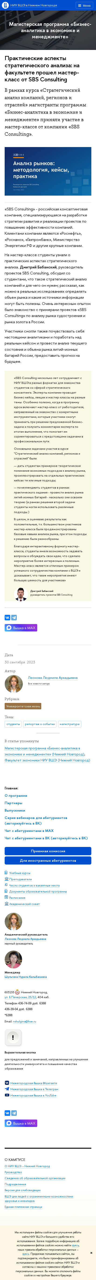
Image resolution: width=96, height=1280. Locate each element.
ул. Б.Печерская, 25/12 (20, 997)
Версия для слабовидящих (23, 1190)
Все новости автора (39, 683)
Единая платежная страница (23, 1207)
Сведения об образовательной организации (35, 1178)
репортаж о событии (40, 724)
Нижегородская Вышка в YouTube (33, 1095)
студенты (13, 724)
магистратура (69, 724)
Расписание (17, 897)
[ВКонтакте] (7, 1113)
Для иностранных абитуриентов (48, 860)
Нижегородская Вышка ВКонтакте (33, 1083)
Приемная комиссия (48, 851)
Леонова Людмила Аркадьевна (25, 939)
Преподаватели (20, 879)
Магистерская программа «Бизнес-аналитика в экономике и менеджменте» (50, 30)
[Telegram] (14, 1113)
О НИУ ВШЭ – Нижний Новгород (27, 1166)
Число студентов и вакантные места (34, 885)
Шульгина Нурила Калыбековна (26, 977)
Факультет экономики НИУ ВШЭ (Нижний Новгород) (47, 760)
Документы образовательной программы (38, 891)
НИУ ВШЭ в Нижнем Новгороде (33, 5)
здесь (75, 1245)
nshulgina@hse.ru (24, 1021)
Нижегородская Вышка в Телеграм (34, 1089)
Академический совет (24, 904)
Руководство (13, 1172)
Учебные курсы (19, 873)
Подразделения (15, 1184)
